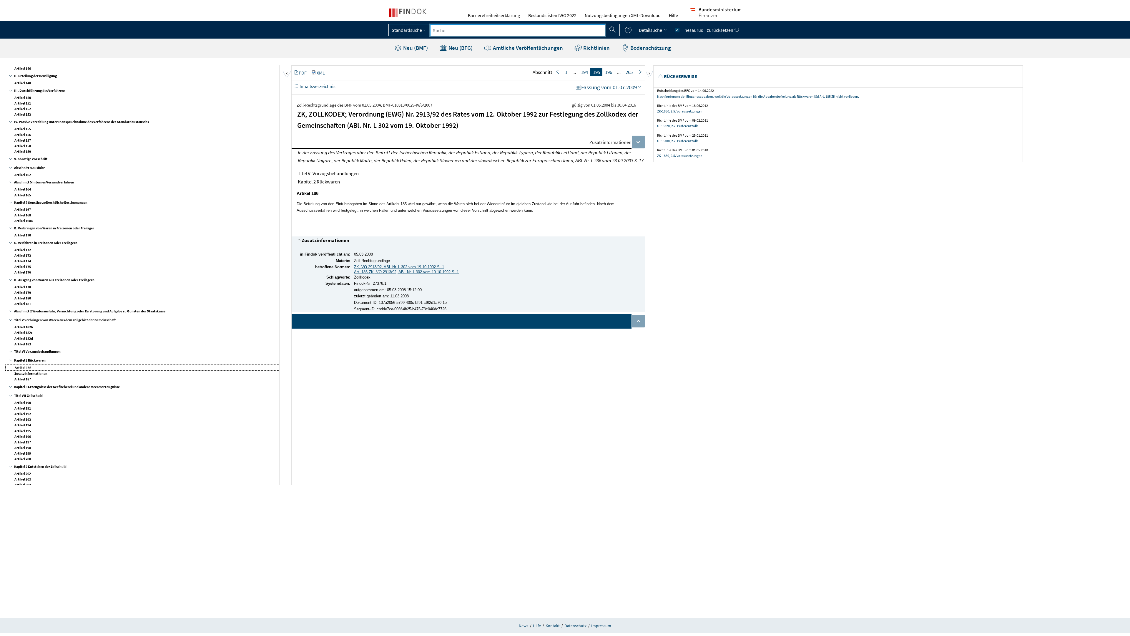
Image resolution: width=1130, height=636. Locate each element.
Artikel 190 (22, 402)
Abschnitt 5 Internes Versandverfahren (44, 182)
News (523, 625)
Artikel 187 (22, 379)
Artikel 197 (22, 442)
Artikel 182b (23, 327)
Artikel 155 (22, 129)
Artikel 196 (22, 436)
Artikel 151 (22, 103)
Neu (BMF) (415, 47)
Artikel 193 (22, 419)
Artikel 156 (22, 134)
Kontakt (553, 625)
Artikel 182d (23, 338)
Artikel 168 (22, 215)
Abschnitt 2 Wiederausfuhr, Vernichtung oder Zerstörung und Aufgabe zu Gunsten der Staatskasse (89, 311)
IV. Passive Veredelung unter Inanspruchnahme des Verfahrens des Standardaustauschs (81, 122)
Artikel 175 (22, 266)
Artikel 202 (22, 473)
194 (584, 72)
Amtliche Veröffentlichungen (527, 47)
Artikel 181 (22, 304)
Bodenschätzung (650, 47)
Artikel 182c (23, 332)
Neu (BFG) (460, 47)
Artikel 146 (22, 68)
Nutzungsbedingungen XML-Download (623, 15)
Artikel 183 (22, 344)
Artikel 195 (22, 431)
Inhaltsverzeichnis (317, 86)
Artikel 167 (22, 209)
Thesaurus (692, 30)
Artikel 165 (22, 195)
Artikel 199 (22, 453)
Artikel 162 (22, 175)
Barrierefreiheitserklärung (494, 15)
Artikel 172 (22, 250)
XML (321, 73)
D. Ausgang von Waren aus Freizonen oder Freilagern (54, 280)
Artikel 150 (22, 97)
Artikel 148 (22, 83)
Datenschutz (575, 625)
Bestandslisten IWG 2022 (552, 15)
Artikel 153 (22, 114)
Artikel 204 (22, 485)
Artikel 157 (22, 140)
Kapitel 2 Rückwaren (30, 360)
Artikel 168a (23, 220)
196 (608, 72)
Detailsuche (651, 30)
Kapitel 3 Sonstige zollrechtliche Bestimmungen (50, 202)
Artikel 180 (22, 298)
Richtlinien (596, 47)
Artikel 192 (22, 414)
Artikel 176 (22, 272)
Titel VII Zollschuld (28, 395)
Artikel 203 (22, 479)
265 (629, 72)
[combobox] (517, 30)
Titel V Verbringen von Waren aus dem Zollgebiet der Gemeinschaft (65, 320)
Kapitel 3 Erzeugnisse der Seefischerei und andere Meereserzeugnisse (67, 387)
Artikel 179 (22, 292)
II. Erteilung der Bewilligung (35, 76)
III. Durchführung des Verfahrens (39, 90)
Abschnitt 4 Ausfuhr (29, 167)
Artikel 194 (22, 425)
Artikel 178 (22, 287)
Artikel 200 (22, 459)
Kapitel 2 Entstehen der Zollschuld (40, 466)
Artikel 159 (22, 151)
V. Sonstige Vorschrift (30, 159)
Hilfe (673, 15)
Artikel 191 (22, 408)
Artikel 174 (22, 261)
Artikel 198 (22, 447)
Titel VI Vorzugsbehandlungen (37, 351)
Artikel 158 (22, 146)
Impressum (601, 625)
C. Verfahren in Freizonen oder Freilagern (45, 243)
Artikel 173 (22, 255)
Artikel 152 (22, 109)
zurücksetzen (720, 30)
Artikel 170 (22, 235)
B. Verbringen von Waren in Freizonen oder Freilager (54, 228)
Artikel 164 (22, 189)
